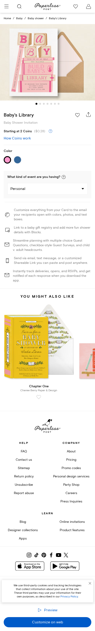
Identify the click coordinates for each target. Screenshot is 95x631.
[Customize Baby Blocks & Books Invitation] (47, 62)
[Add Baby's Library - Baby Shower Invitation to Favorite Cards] (77, 115)
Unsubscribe (24, 485)
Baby (19, 18)
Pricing (71, 460)
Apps (23, 538)
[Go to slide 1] (36, 104)
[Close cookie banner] (90, 583)
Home (7, 18)
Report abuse (24, 493)
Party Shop (71, 485)
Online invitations (72, 522)
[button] (63, 177)
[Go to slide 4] (47, 104)
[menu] (6, 6)
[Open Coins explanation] (50, 131)
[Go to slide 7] (58, 104)
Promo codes (71, 468)
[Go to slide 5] (51, 104)
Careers (71, 493)
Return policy (24, 476)
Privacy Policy (69, 596)
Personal (17, 188)
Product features (72, 530)
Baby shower (36, 18)
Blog (23, 522)
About (71, 451)
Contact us (24, 460)
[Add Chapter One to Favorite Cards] (39, 397)
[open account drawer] (88, 6)
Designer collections (23, 530)
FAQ (24, 451)
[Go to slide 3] (44, 104)
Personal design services (71, 476)
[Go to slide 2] (40, 104)
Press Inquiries (71, 501)
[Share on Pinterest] (44, 555)
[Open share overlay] (88, 114)
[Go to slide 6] (55, 104)
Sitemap (24, 468)
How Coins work (17, 138)
